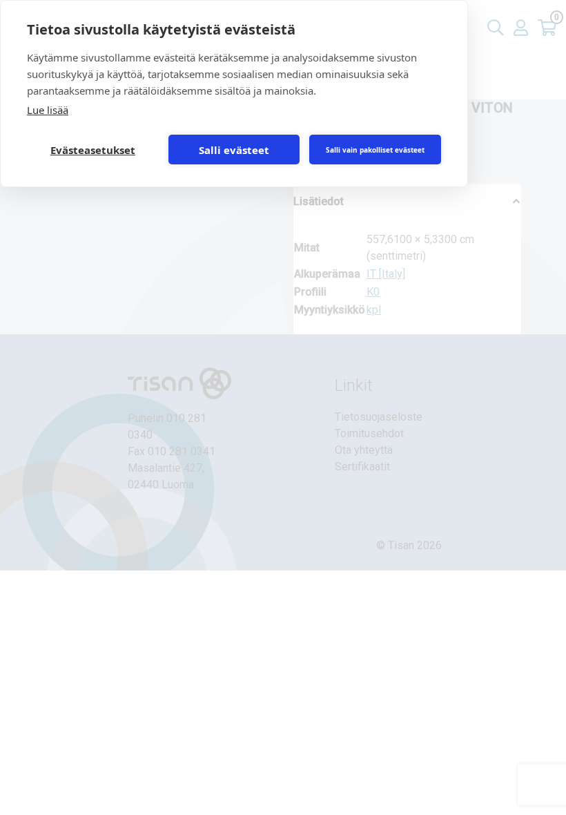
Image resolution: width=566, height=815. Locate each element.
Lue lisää (47, 110)
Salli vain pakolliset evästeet (375, 150)
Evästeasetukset (92, 150)
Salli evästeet (234, 150)
